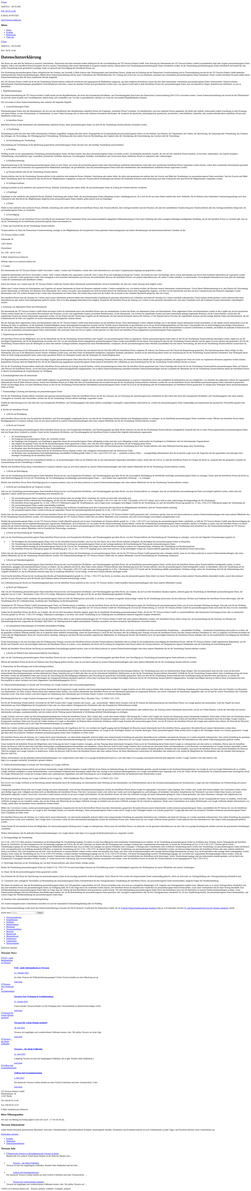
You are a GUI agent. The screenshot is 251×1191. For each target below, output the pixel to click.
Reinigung (10, 927)
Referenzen (11, 35)
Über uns (10, 37)
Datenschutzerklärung (15, 1143)
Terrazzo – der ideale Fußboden (26, 1163)
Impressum (10, 1141)
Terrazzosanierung (13, 917)
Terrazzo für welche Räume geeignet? (28, 1182)
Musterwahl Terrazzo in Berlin (46, 1153)
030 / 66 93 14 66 (8, 11)
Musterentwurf (12, 936)
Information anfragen (9, 1134)
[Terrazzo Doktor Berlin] (4, 2)
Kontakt (9, 32)
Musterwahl (11, 934)
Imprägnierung (12, 924)
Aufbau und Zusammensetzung (26, 1172)
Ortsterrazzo (11, 938)
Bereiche (10, 931)
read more (18, 982)
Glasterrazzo (11, 941)
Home (8, 30)
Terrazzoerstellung (13, 929)
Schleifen (10, 922)
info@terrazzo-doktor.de (11, 20)
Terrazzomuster (12, 943)
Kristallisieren (12, 920)
